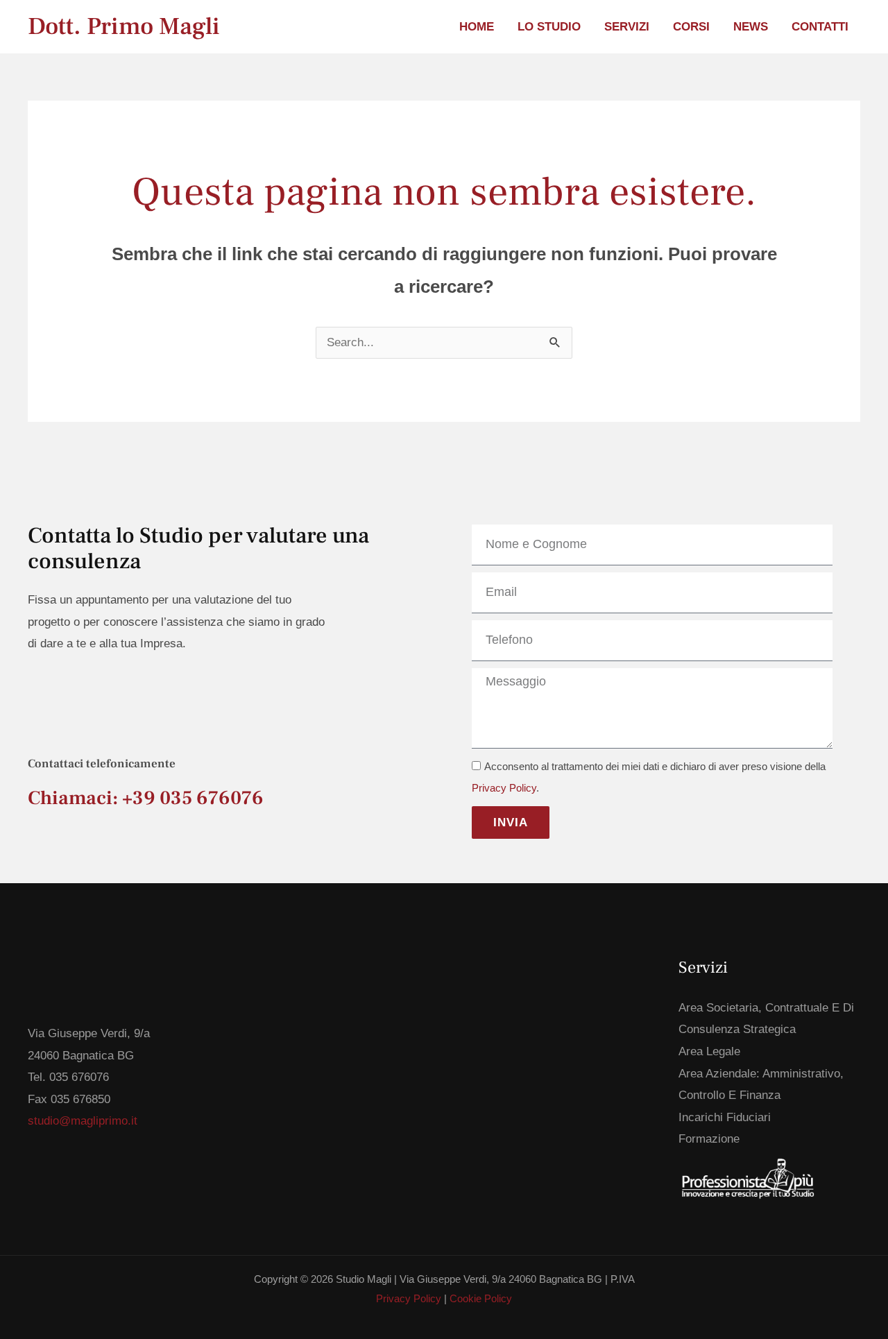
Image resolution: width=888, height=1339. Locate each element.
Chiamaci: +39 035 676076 (146, 797)
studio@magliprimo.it (82, 1120)
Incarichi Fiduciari (724, 1117)
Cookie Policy (481, 1298)
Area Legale (709, 1051)
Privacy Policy (504, 788)
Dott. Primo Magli (124, 26)
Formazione (709, 1138)
